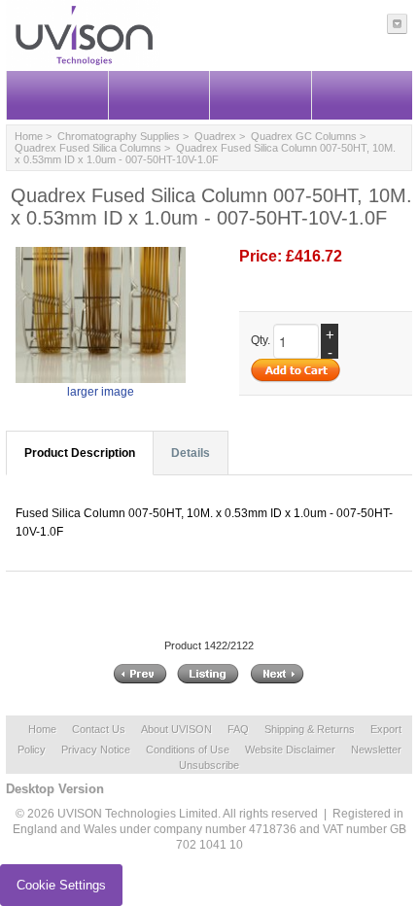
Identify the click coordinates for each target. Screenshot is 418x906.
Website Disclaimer (290, 749)
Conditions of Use (187, 749)
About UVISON (176, 729)
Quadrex (215, 136)
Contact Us (98, 729)
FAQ (238, 729)
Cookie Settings (61, 885)
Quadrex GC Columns (304, 136)
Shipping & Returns (309, 729)
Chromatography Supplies (118, 136)
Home (29, 136)
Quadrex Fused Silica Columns (88, 148)
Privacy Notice (95, 749)
